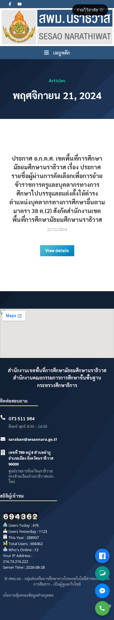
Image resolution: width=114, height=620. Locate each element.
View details (57, 250)
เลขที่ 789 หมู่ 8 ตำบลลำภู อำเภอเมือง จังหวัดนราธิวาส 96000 (30, 458)
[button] (57, 53)
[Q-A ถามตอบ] (102, 573)
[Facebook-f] (10, 4)
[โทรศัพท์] (102, 608)
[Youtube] (19, 4)
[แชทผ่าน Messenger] (102, 591)
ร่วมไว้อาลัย (88, 10)
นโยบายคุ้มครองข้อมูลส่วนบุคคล (28, 595)
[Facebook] (102, 556)
